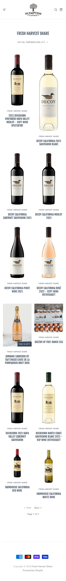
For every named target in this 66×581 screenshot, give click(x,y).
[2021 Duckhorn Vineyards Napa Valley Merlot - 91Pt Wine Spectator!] (17, 80)
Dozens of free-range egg (49, 342)
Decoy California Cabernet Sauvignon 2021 (17, 216)
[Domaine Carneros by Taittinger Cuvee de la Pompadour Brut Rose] (17, 325)
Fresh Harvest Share (17, 111)
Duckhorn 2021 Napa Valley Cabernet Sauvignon (17, 436)
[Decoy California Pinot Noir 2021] (17, 252)
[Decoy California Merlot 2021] (48, 179)
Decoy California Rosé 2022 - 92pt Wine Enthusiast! (49, 291)
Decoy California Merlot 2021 (48, 216)
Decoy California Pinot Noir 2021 (17, 289)
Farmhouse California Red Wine (17, 488)
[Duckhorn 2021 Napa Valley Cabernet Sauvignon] (17, 397)
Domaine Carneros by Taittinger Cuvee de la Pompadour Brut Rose (17, 360)
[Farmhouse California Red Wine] (17, 463)
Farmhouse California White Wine (49, 495)
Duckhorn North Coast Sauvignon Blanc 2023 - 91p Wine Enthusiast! (48, 436)
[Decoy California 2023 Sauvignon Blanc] (48, 92)
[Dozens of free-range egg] (48, 318)
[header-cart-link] (61, 9)
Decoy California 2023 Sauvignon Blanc (48, 142)
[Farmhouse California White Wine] (48, 466)
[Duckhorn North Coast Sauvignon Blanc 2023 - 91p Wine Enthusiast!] (48, 397)
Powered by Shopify (33, 570)
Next (36, 507)
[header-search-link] (55, 9)
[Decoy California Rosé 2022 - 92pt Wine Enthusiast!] (48, 252)
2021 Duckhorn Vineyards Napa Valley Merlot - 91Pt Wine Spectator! (17, 120)
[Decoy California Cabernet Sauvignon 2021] (17, 179)
